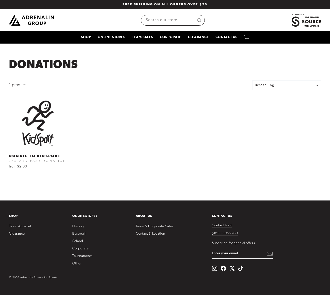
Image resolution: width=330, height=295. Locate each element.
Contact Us (226, 37)
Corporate (170, 37)
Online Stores (111, 37)
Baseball (79, 234)
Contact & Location (150, 234)
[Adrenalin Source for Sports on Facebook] (223, 268)
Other (77, 263)
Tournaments (82, 256)
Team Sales (142, 37)
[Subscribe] (270, 254)
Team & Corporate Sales (155, 226)
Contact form (222, 225)
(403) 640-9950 (225, 233)
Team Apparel (20, 226)
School (77, 241)
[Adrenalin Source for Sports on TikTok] (240, 268)
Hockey (78, 226)
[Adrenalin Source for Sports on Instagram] (214, 268)
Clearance (198, 37)
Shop (86, 37)
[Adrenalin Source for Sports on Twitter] (232, 268)
